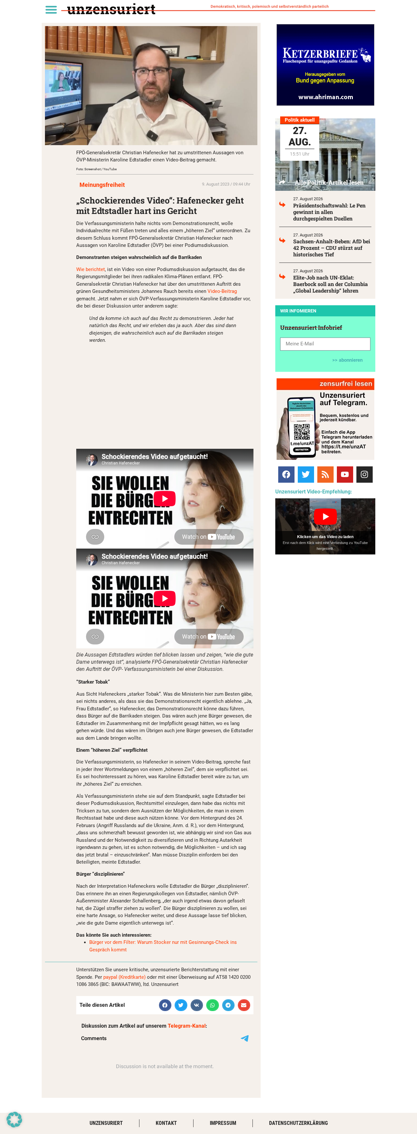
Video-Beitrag (222, 291)
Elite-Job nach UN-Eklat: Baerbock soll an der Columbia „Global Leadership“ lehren (330, 284)
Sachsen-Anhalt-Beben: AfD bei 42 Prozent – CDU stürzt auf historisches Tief (331, 248)
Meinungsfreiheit (102, 184)
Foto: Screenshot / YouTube (96, 169)
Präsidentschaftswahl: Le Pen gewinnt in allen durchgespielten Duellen (329, 212)
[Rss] (325, 474)
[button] (51, 9)
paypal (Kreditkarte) (124, 977)
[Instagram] (364, 474)
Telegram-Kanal (187, 1026)
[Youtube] (345, 474)
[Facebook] (286, 474)
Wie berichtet (90, 269)
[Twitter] (306, 474)
